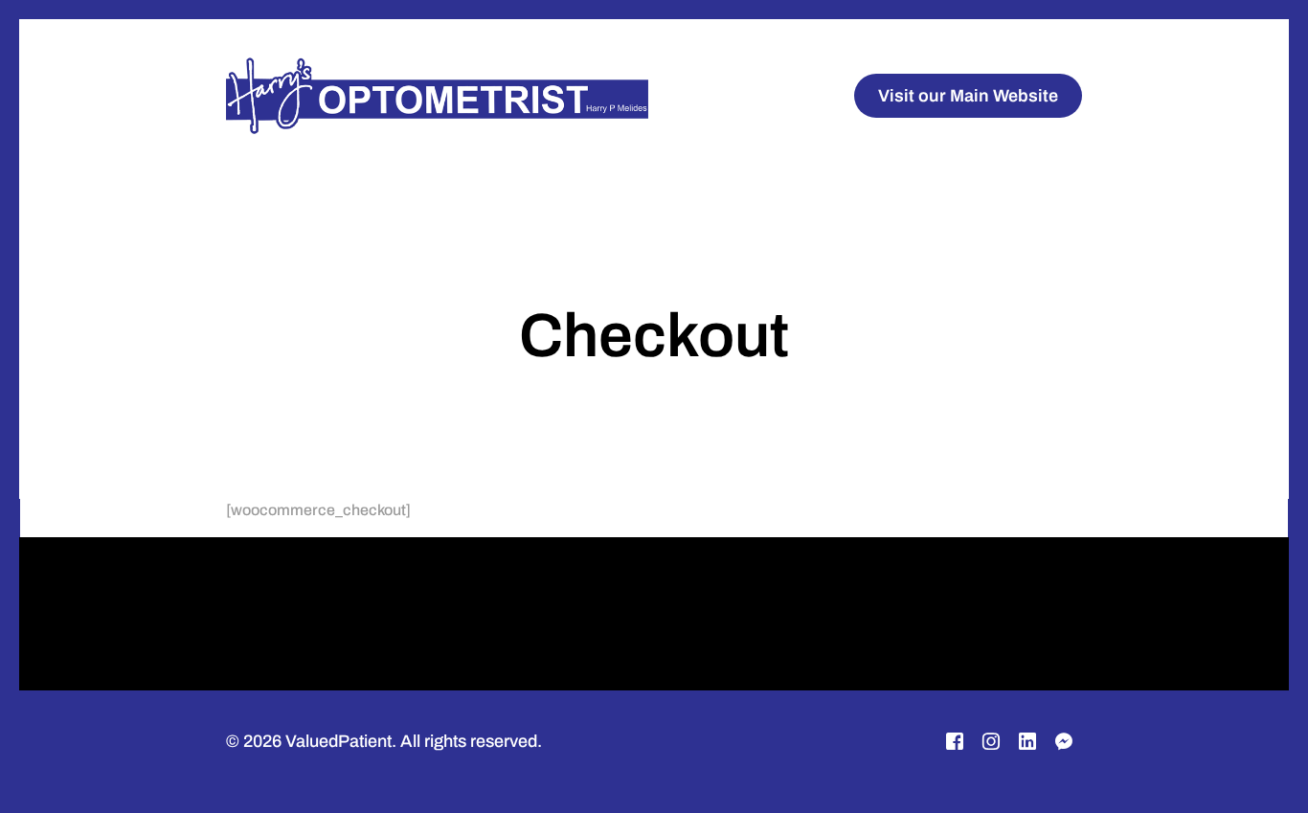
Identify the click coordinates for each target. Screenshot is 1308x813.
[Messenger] (1064, 742)
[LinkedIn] (1027, 742)
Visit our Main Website (968, 95)
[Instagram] (991, 742)
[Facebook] (954, 742)
